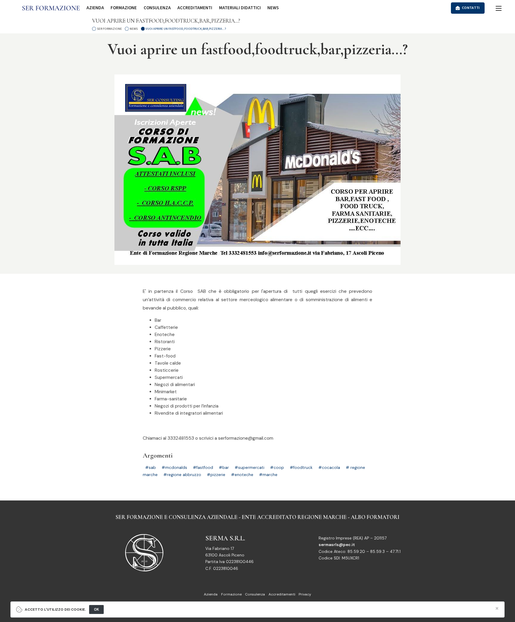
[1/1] (257, 169)
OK (96, 609)
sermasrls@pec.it (337, 544)
